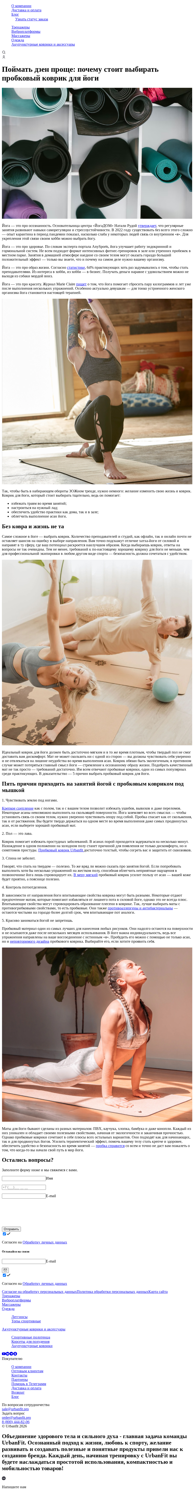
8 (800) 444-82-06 (15, 1422)
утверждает (147, 226)
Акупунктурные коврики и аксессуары (43, 44)
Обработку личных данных (45, 1242)
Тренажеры (20, 27)
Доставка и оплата (26, 10)
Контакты (19, 1375)
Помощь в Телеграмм (28, 1384)
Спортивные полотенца (30, 1337)
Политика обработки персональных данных (112, 1292)
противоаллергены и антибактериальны (140, 908)
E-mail (51, 1196)
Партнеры (19, 1380)
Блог (15, 14)
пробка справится (110, 1146)
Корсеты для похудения (30, 1341)
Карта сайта (158, 1292)
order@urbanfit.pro (16, 1418)
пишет (81, 284)
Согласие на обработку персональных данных (39, 1292)
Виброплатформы (25, 31)
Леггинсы (19, 1317)
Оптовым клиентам (27, 1371)
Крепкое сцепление (18, 808)
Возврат (17, 1392)
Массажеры (20, 36)
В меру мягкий (85, 875)
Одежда (17, 40)
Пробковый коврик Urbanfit (61, 850)
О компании (21, 6)
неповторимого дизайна (29, 941)
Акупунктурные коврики (32, 1346)
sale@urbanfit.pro (15, 1409)
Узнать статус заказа (31, 19)
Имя (49, 1178)
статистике (76, 267)
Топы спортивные (26, 1321)
